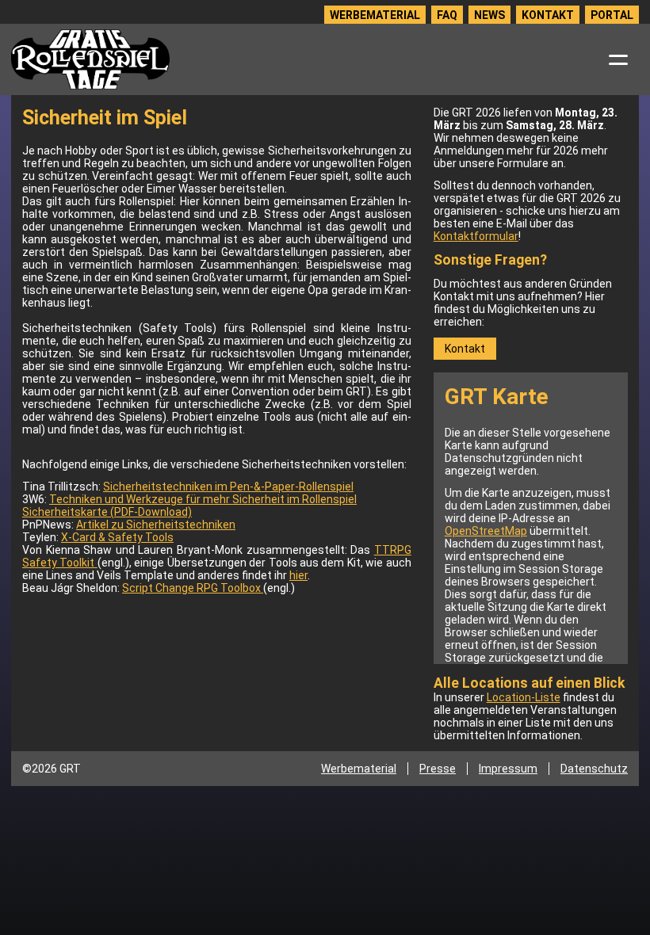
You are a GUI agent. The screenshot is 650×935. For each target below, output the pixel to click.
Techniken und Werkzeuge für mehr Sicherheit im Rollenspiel (203, 499)
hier (298, 575)
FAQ (447, 15)
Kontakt (548, 15)
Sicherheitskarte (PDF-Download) (107, 512)
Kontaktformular (476, 236)
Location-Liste (523, 697)
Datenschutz (594, 768)
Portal (612, 15)
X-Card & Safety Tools (117, 537)
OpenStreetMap (486, 531)
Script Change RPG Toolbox (192, 588)
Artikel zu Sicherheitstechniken (155, 524)
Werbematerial (375, 15)
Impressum (508, 768)
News (489, 15)
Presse (437, 768)
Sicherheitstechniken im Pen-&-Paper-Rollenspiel (228, 486)
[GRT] (90, 59)
